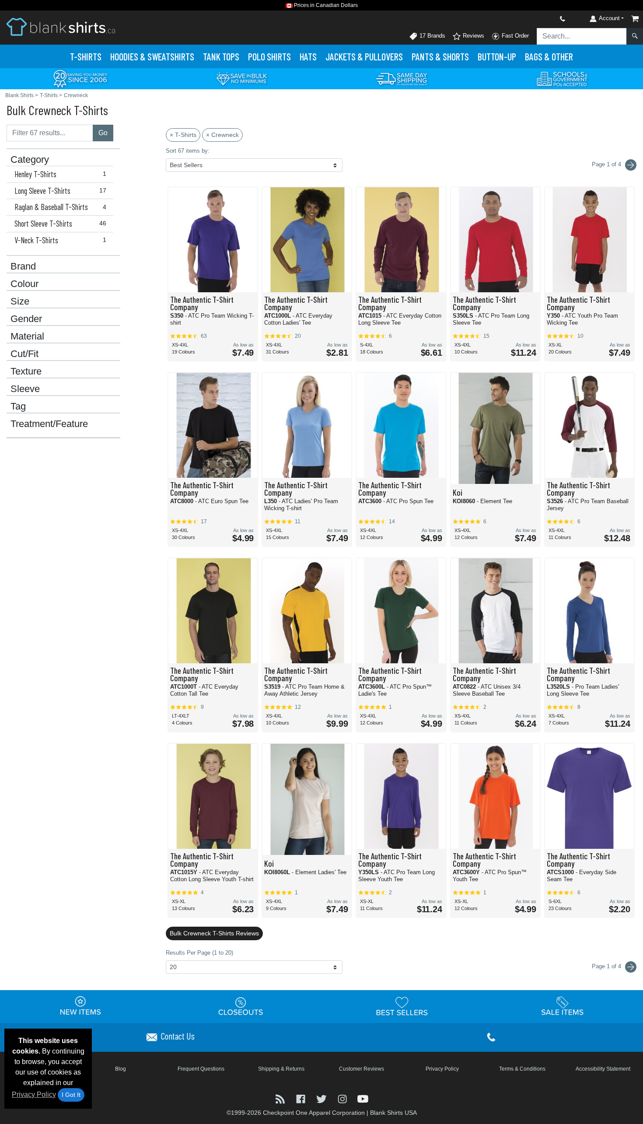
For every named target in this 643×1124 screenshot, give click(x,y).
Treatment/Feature (49, 424)
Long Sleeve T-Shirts (60, 191)
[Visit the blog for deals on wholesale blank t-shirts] (281, 1098)
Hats (308, 56)
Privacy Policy (34, 1094)
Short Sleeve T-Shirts (60, 223)
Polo (269, 56)
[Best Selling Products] (402, 1005)
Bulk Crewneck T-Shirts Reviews (214, 933)
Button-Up (497, 56)
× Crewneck (222, 134)
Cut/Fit (24, 354)
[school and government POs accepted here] (562, 79)
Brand (23, 266)
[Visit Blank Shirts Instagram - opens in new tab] (343, 1098)
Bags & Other (549, 56)
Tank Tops (221, 56)
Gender (26, 319)
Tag (18, 406)
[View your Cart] (635, 19)
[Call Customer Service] (542, 19)
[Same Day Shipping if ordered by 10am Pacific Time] (402, 78)
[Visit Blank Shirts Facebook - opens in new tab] (301, 1098)
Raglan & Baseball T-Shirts (60, 207)
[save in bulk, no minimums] (241, 78)
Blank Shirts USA (393, 1112)
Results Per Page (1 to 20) (199, 952)
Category (29, 160)
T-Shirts (85, 56)
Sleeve (25, 389)
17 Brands (431, 35)
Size (19, 301)
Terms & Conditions (522, 1069)
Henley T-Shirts (60, 174)
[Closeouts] (241, 1005)
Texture (26, 371)
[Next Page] (630, 165)
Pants (440, 56)
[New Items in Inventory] (80, 1005)
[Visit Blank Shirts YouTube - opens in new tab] (362, 1098)
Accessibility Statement (603, 1069)
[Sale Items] (562, 1005)
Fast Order (514, 35)
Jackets (364, 56)
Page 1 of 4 (607, 966)
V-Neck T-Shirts (60, 240)
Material (27, 336)
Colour (24, 284)
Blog (120, 1069)
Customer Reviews (361, 1069)
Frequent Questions (201, 1069)
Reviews (472, 35)
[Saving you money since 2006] (80, 78)
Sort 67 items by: (188, 150)
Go (103, 133)
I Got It (71, 1094)
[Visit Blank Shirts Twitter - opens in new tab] (322, 1098)
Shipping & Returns (281, 1069)
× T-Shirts (183, 134)
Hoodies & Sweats (152, 56)
